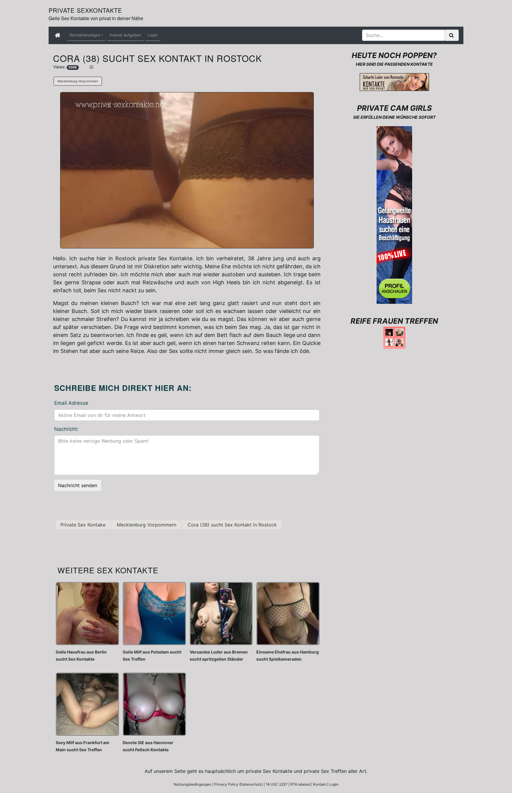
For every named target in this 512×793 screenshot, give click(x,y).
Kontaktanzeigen (85, 35)
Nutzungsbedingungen (192, 784)
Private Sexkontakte (85, 10)
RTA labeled (300, 784)
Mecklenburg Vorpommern (77, 81)
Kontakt (319, 784)
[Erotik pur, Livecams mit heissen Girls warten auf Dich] (394, 214)
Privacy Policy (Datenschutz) (238, 784)
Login (153, 35)
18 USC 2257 (276, 784)
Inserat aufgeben (125, 35)
